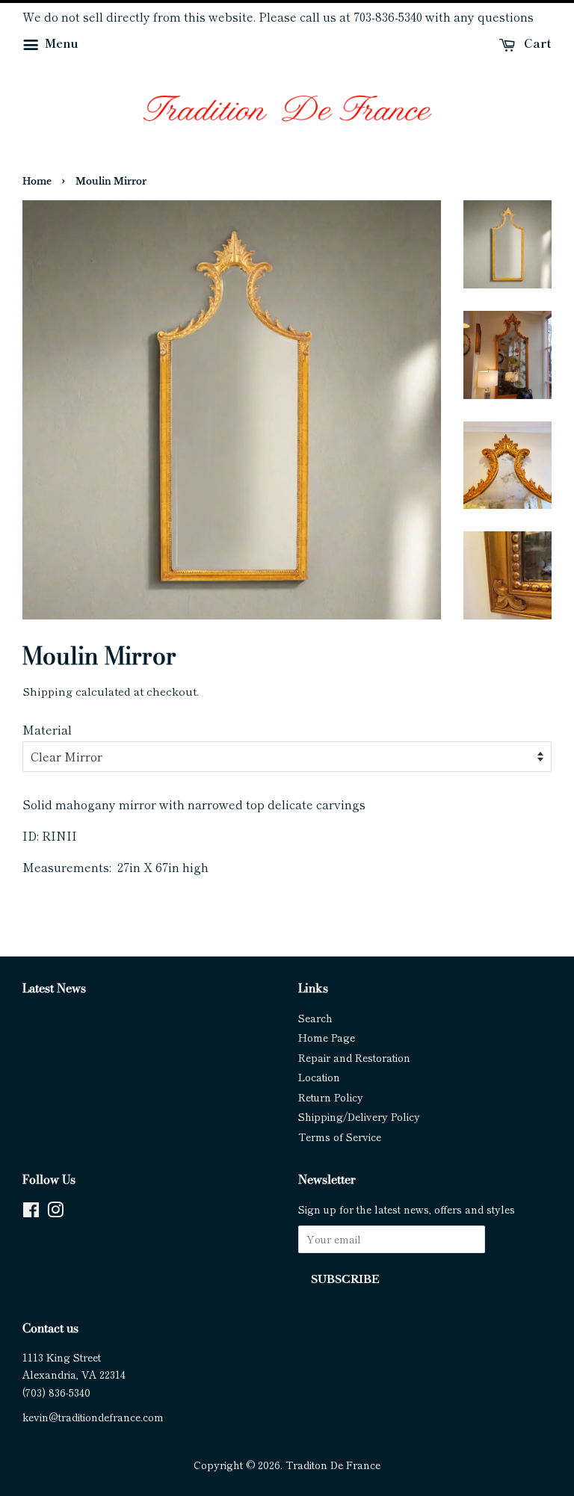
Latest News (54, 988)
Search (315, 1017)
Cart (536, 43)
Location (319, 1076)
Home (37, 181)
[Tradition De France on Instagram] (55, 1212)
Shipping (47, 691)
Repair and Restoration (354, 1057)
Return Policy (330, 1096)
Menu (60, 43)
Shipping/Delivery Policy (359, 1116)
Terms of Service (339, 1136)
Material (47, 729)
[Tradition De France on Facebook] (31, 1212)
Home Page (326, 1037)
